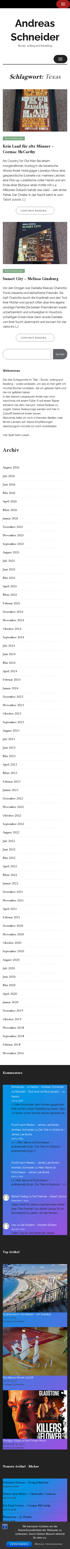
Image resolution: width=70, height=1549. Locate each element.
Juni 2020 (9, 977)
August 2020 (11, 960)
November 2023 (13, 705)
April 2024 (10, 671)
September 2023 (13, 722)
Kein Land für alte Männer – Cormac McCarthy (28, 149)
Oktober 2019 (12, 1019)
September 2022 (13, 824)
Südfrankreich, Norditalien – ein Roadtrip (27, 1314)
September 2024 (13, 637)
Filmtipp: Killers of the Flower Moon (24, 1440)
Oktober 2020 (12, 943)
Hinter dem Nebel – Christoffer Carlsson (29, 1494)
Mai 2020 (9, 985)
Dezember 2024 (13, 612)
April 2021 (10, 909)
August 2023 (11, 731)
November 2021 (13, 900)
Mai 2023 (9, 756)
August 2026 (11, 467)
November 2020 (13, 934)
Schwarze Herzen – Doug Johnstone (26, 1482)
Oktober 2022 (12, 816)
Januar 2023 (10, 790)
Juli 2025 (9, 561)
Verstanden (19, 1544)
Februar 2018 (11, 1045)
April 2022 (10, 866)
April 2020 (10, 994)
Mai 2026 (9, 493)
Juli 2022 (9, 841)
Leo (13, 1224)
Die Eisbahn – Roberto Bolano (39, 1224)
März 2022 (10, 875)
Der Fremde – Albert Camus (49, 1196)
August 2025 (11, 552)
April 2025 (10, 586)
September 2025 (13, 544)
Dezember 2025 (13, 527)
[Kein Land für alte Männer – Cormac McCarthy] (35, 110)
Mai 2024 (9, 663)
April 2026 (10, 501)
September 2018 (13, 1036)
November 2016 (13, 1053)
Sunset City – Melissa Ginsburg (30, 279)
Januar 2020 (10, 1002)
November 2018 (13, 1028)
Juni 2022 (9, 849)
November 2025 (13, 535)
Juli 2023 (9, 739)
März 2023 (10, 773)
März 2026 (10, 510)
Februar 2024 (11, 680)
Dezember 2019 (13, 1011)
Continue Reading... (35, 210)
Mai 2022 (9, 858)
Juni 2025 (9, 569)
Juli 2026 (9, 476)
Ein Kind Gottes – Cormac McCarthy (27, 1506)
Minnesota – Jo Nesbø (17, 1517)
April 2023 (10, 765)
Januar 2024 (10, 688)
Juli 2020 (9, 968)
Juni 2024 (9, 654)
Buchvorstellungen (14, 138)
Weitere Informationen (48, 1544)
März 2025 (10, 595)
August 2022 (11, 832)
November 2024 (13, 620)
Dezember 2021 (13, 892)
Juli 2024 (9, 646)
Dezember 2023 (13, 697)
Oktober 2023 (12, 714)
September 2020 (13, 951)
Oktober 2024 (12, 629)
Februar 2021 (11, 917)
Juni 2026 (9, 485)
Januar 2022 (10, 883)
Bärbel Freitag (19, 1196)
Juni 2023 (9, 748)
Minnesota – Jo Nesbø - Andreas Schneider (37, 1086)
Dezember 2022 (13, 798)
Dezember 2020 (13, 926)
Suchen (60, 354)
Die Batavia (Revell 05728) (18, 1377)
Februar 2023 (11, 782)
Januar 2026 (10, 518)
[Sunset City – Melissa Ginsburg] (35, 242)
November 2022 (13, 807)
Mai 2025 (9, 578)
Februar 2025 (11, 603)
